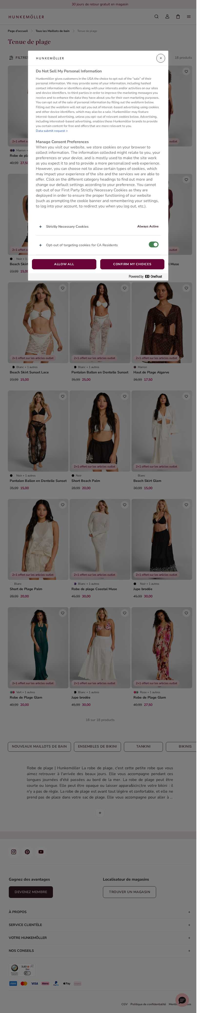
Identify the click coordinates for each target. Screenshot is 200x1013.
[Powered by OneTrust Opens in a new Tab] (147, 277)
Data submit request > (52, 131)
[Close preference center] (161, 58)
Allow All (64, 264)
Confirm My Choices (132, 264)
